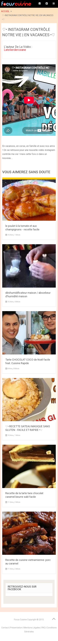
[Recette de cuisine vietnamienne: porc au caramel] (29, 534)
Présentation (16, 627)
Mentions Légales (32, 627)
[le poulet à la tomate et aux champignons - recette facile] (29, 200)
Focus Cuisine (20, 619)
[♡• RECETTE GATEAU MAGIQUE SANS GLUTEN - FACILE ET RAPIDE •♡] (29, 400)
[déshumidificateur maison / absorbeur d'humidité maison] (29, 266)
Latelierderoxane (15, 50)
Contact (5, 627)
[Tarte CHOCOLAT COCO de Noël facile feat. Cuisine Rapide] (29, 333)
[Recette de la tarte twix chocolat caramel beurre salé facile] (29, 467)
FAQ (43, 627)
